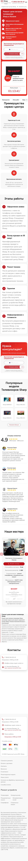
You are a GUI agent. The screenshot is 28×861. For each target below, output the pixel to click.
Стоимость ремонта (7, 760)
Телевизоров (5, 795)
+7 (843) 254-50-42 (17, 2)
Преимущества (5, 99)
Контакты (4, 766)
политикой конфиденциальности (17, 57)
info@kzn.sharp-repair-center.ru (14, 663)
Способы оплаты (6, 784)
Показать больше (14, 424)
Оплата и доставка (6, 763)
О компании (4, 771)
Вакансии (4, 769)
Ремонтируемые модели (8, 774)
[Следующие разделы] (27, 100)
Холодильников (15, 795)
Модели (24, 99)
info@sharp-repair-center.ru (13, 725)
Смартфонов (4, 802)
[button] (26, 554)
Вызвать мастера (14, 563)
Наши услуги (5, 777)
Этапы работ (16, 99)
